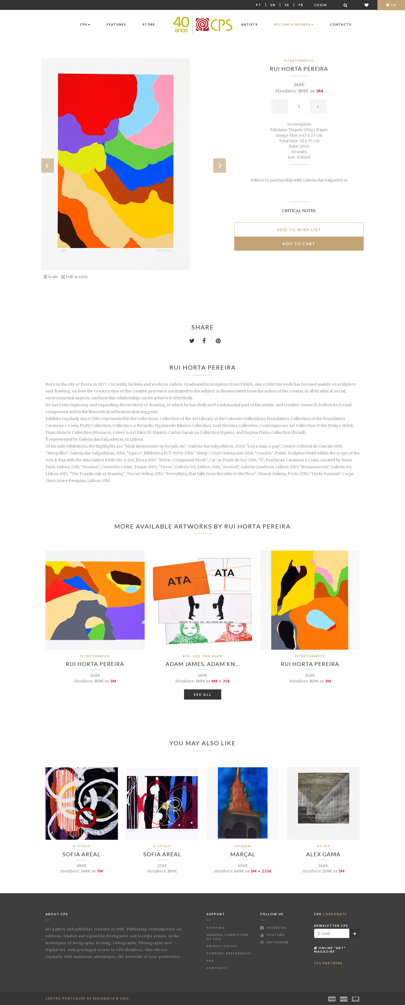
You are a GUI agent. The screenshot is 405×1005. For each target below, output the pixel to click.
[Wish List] (366, 5)
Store (148, 24)
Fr (301, 5)
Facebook (276, 927)
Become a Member (292, 24)
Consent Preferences (229, 953)
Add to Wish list (299, 229)
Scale (52, 276)
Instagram (277, 942)
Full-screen (76, 276)
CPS (83, 24)
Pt (258, 5)
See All (203, 694)
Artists (249, 24)
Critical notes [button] (299, 210)
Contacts (340, 24)
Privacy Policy (222, 946)
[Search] (345, 5)
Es (287, 5)
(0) (393, 5)
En (273, 5)
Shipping (216, 927)
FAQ (210, 960)
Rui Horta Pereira (299, 68)
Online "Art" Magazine (330, 949)
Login (320, 5)
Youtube (275, 934)
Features (116, 24)
